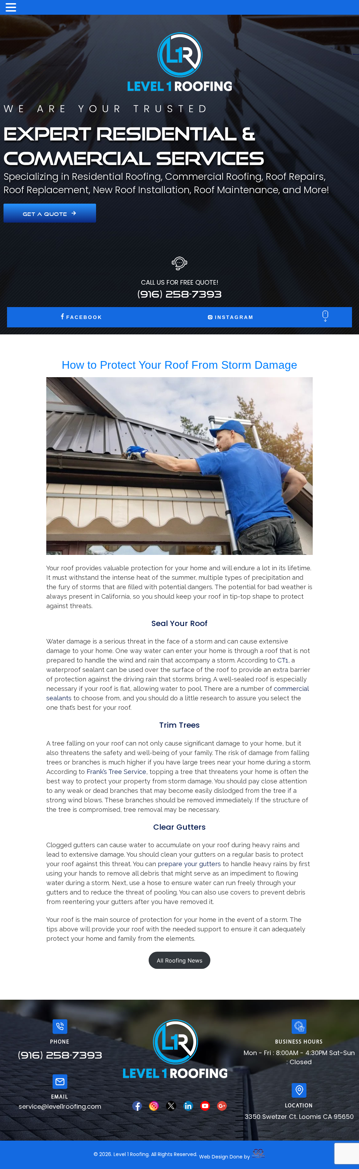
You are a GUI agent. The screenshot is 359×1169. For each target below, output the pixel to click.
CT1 (282, 660)
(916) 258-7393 (179, 292)
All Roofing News (179, 960)
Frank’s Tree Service (116, 771)
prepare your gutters (189, 864)
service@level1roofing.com (60, 1106)
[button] (12, 7)
